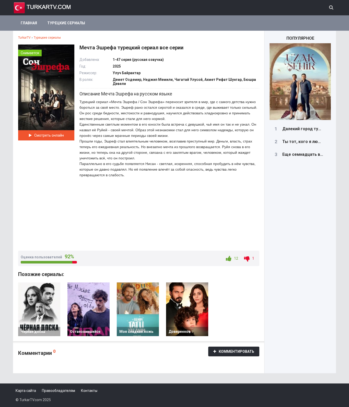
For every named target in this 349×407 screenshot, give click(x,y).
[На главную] (42, 7)
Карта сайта (26, 391)
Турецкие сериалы (66, 23)
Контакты (89, 391)
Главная (29, 23)
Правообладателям (58, 391)
